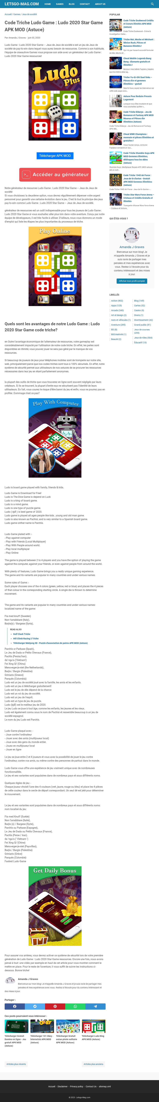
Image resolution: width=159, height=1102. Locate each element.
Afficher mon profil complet (132, 281)
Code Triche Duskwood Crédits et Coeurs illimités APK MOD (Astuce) (138, 23)
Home (48, 4)
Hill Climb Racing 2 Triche (26, 638)
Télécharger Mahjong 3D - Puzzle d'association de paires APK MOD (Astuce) (50, 643)
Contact (85, 4)
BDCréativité (118, 334)
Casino (139, 310)
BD (114, 329)
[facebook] (15, 1006)
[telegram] (95, 1006)
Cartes (139, 305)
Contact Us (91, 1086)
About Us (100, 4)
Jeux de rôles (143, 337)
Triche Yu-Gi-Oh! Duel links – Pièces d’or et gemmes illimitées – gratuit (137, 80)
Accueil (51, 1086)
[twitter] (35, 1006)
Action (117, 300)
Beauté (116, 339)
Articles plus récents (16, 1064)
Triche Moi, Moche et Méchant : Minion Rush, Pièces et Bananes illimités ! (138, 42)
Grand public (142, 325)
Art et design (119, 315)
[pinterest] (55, 1006)
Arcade (117, 310)
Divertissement (143, 320)
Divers (138, 315)
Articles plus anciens (93, 1064)
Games (60, 4)
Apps (116, 305)
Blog (72, 4)
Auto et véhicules (121, 320)
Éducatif (140, 342)
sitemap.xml (105, 1086)
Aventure (118, 325)
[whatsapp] (75, 1006)
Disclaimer (63, 1086)
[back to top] (153, 1095)
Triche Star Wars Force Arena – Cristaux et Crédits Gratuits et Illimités (138, 197)
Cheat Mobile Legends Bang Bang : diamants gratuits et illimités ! (137, 61)
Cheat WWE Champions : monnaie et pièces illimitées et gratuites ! (138, 137)
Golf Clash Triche (21, 634)
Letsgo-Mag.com (22, 4)
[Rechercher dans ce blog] (152, 4)
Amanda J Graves (132, 247)
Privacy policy (76, 1086)
